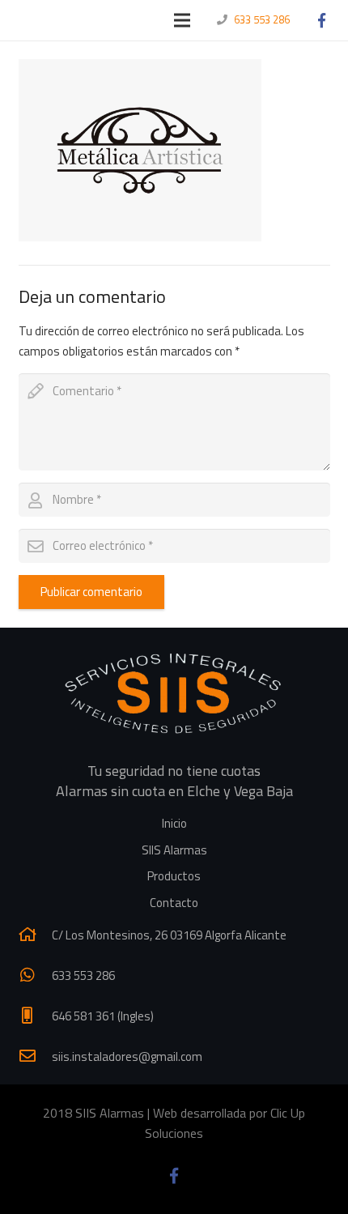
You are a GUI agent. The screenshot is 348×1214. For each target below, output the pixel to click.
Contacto (174, 902)
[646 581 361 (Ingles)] (35, 1015)
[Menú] (182, 20)
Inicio (174, 823)
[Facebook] (321, 20)
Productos (174, 876)
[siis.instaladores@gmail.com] (35, 1056)
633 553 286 (262, 19)
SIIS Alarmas (174, 850)
